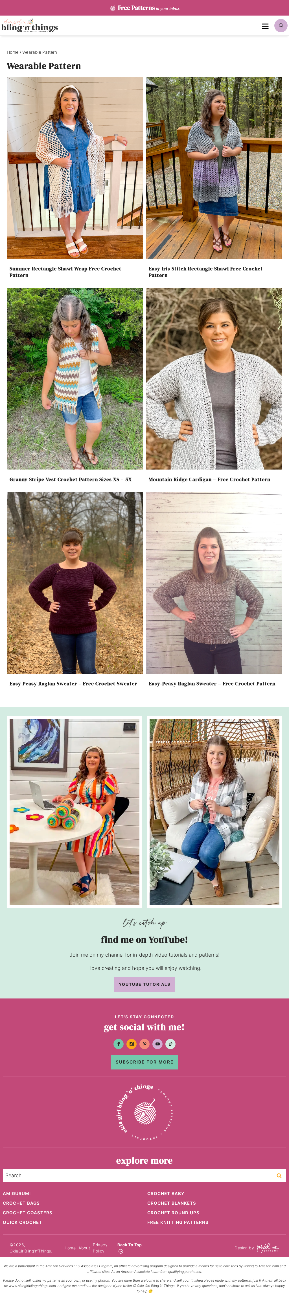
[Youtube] (157, 1044)
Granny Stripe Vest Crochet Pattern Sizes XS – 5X (71, 479)
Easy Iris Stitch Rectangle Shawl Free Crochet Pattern (206, 272)
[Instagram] (131, 1044)
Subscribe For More (145, 1062)
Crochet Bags (21, 1203)
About (84, 1247)
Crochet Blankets (171, 1203)
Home (70, 1247)
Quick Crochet (22, 1222)
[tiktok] (170, 1044)
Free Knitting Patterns (178, 1222)
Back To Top (129, 1244)
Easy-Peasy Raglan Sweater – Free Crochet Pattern (212, 683)
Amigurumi (17, 1193)
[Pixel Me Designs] (266, 1248)
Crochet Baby (166, 1193)
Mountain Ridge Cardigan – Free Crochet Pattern (209, 479)
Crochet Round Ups (173, 1212)
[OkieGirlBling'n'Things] (29, 25)
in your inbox (148, 7)
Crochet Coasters (27, 1212)
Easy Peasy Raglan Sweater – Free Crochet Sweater (73, 683)
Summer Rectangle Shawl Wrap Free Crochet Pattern (65, 272)
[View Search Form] (281, 25)
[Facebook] (118, 1044)
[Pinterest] (144, 1044)
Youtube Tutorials (144, 984)
